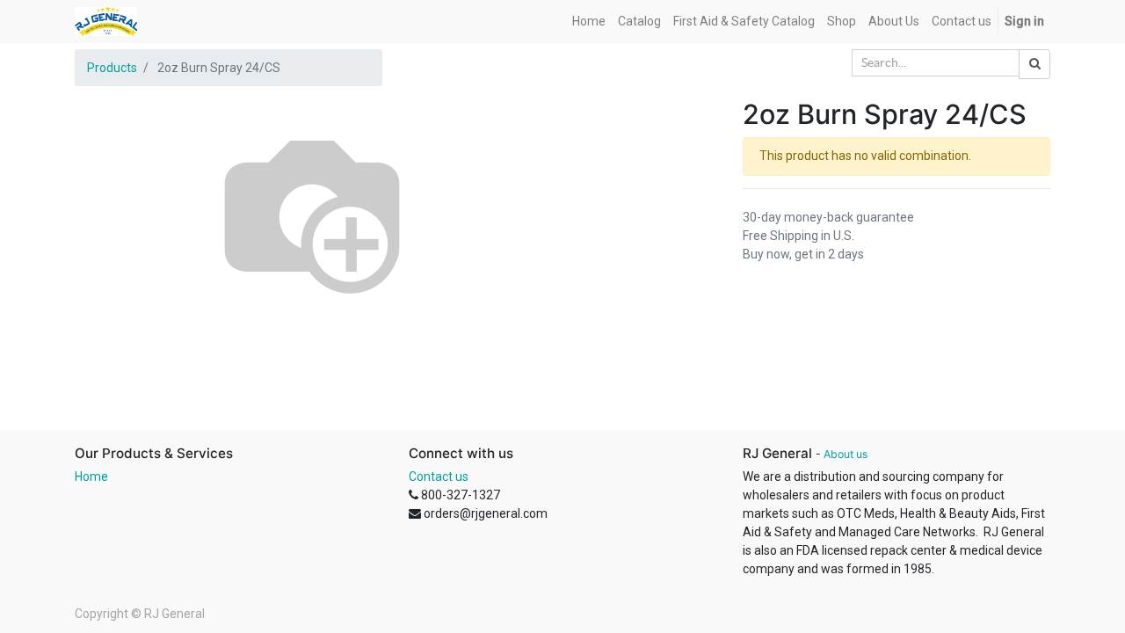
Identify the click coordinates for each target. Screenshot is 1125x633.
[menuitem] (589, 21)
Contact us (438, 476)
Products (112, 68)
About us (845, 454)
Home (91, 476)
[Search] (1034, 64)
